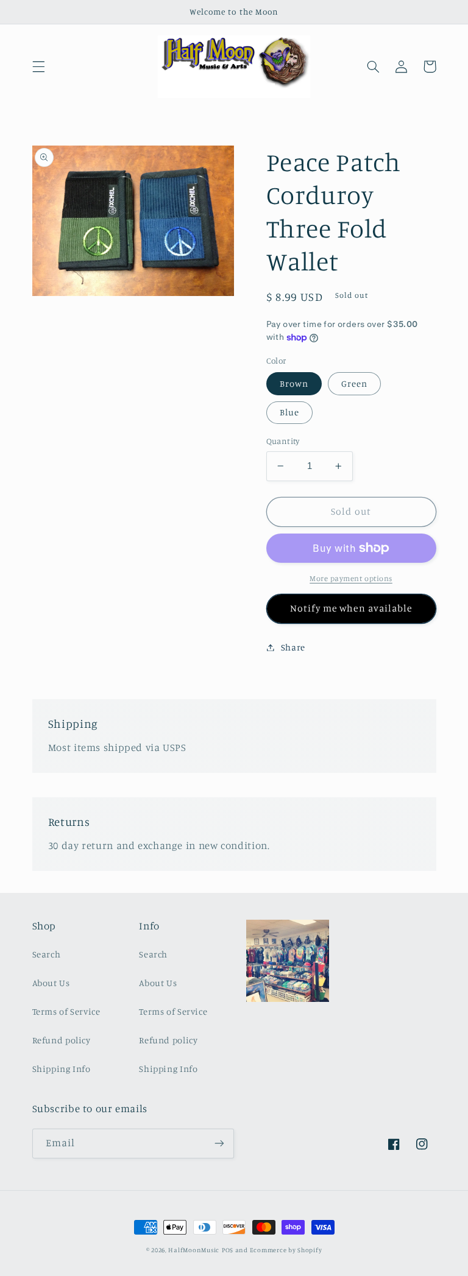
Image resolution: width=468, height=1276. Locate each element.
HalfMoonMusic (193, 1249)
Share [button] (293, 647)
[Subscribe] (219, 1143)
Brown (294, 383)
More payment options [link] (351, 578)
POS (227, 1249)
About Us (51, 983)
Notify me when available (351, 608)
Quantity (283, 441)
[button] (38, 66)
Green (354, 383)
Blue (289, 412)
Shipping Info (61, 1068)
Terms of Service (66, 1011)
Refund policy (61, 1040)
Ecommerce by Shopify (286, 1249)
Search (46, 954)
